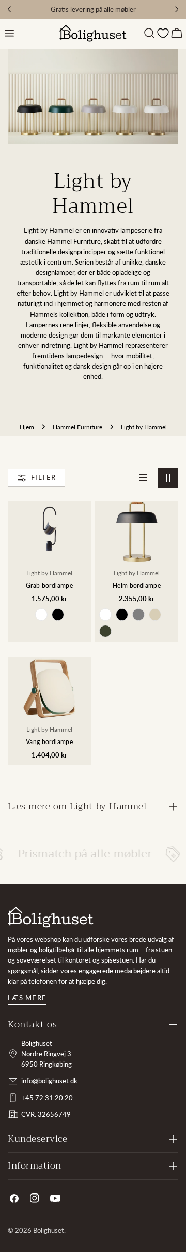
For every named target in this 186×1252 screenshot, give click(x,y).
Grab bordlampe (49, 585)
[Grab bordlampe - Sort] (58, 614)
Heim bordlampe (137, 585)
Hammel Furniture (77, 426)
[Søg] (149, 33)
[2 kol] (168, 478)
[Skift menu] (9, 33)
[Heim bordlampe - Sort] (122, 614)
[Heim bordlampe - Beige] (155, 614)
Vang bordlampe (49, 741)
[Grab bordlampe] (49, 532)
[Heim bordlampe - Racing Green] (105, 631)
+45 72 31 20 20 (47, 1098)
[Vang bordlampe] (49, 688)
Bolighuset (48, 1230)
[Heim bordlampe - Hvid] (105, 614)
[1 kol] (143, 478)
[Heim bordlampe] (136, 532)
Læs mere (27, 998)
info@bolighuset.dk (49, 1080)
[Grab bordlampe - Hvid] (41, 614)
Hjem (27, 426)
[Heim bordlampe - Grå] (138, 614)
